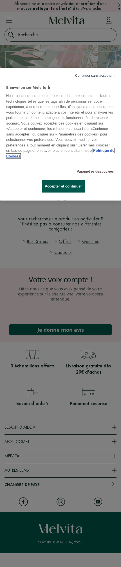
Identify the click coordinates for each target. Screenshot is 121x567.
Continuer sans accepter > (95, 75)
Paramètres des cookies (95, 171)
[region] (60, 134)
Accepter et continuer (63, 186)
